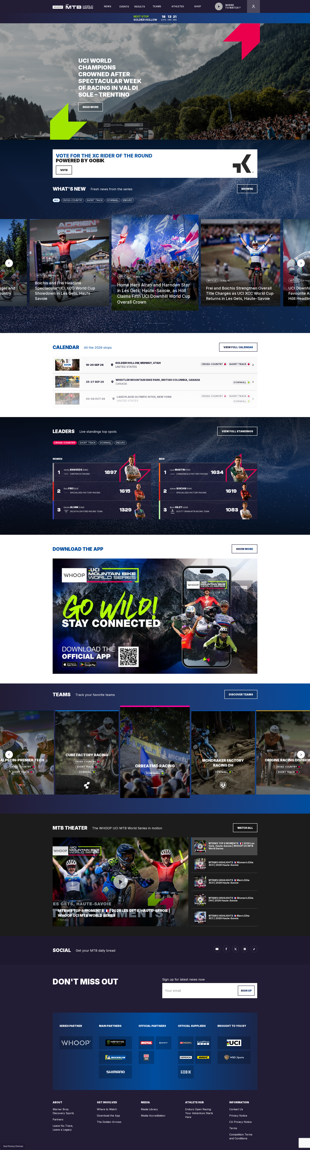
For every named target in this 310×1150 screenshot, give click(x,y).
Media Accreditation (153, 1115)
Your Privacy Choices (13, 1146)
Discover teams (241, 694)
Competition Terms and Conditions (240, 1136)
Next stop (141, 16)
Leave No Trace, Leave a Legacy (63, 1127)
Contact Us (236, 1109)
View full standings (237, 431)
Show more (244, 549)
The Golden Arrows (109, 1121)
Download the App (108, 1115)
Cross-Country (73, 200)
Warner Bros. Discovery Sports (63, 1111)
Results (139, 6)
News (107, 6)
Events (124, 6)
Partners (58, 1119)
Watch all (245, 827)
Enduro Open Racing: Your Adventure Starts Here (199, 1113)
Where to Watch (107, 1109)
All (56, 200)
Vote (64, 170)
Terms (233, 1128)
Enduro (127, 200)
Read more (90, 107)
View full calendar (238, 347)
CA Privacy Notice (240, 1121)
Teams (157, 6)
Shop (197, 6)
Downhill (113, 200)
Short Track (95, 200)
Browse (247, 188)
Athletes (177, 6)
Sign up (246, 990)
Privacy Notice (238, 1115)
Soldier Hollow (145, 19)
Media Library (149, 1109)
